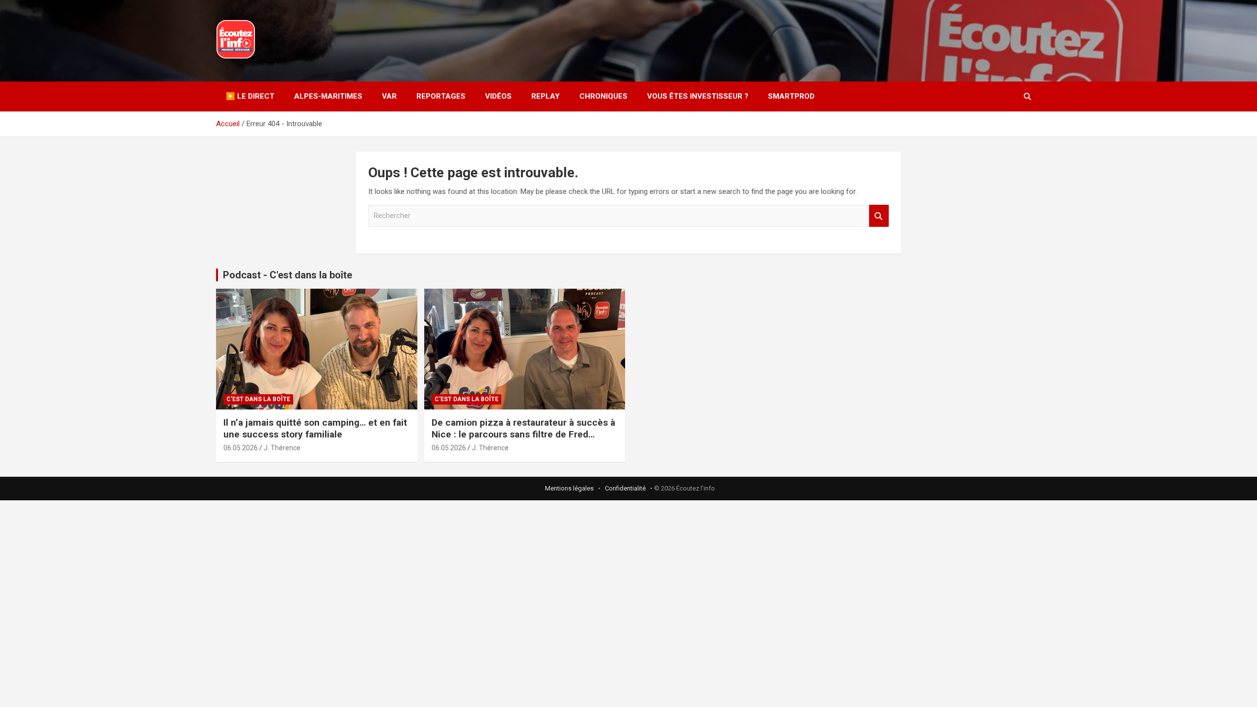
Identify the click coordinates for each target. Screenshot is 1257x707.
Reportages (440, 96)
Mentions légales (569, 488)
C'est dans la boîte (258, 399)
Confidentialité (625, 488)
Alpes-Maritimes (328, 96)
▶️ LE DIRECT (250, 96)
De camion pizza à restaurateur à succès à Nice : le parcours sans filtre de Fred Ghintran (523, 434)
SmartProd (791, 96)
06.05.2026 (240, 448)
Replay (545, 96)
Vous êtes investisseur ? (697, 96)
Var (389, 96)
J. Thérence (282, 448)
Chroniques (603, 96)
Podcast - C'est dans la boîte (287, 275)
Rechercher (879, 216)
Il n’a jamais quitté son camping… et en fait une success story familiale (315, 428)
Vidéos (498, 96)
